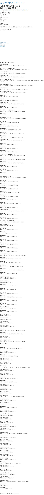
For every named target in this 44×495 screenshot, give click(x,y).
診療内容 (8, 10)
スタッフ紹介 (16, 10)
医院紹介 (4, 10)
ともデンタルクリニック (12, 2)
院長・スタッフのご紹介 (4, 43)
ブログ (20, 10)
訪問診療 (12, 10)
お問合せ (23, 10)
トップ (1, 10)
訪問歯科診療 (2, 46)
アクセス (27, 10)
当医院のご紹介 (3, 42)
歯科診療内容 (2, 45)
